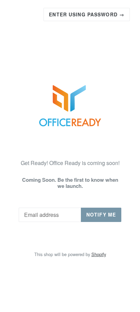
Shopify (98, 254)
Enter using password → (86, 14)
